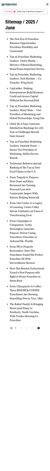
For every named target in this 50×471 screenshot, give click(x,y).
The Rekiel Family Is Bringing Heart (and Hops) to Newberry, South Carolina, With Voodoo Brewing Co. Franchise (26, 312)
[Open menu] (47, 4)
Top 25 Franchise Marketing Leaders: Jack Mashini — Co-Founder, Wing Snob (26, 78)
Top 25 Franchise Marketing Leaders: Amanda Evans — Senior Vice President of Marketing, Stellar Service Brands (25, 149)
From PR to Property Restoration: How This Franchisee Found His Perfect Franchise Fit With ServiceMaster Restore (26, 254)
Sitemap (13, 22)
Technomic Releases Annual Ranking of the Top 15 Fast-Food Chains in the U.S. (25, 167)
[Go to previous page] (11, 328)
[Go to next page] (39, 328)
